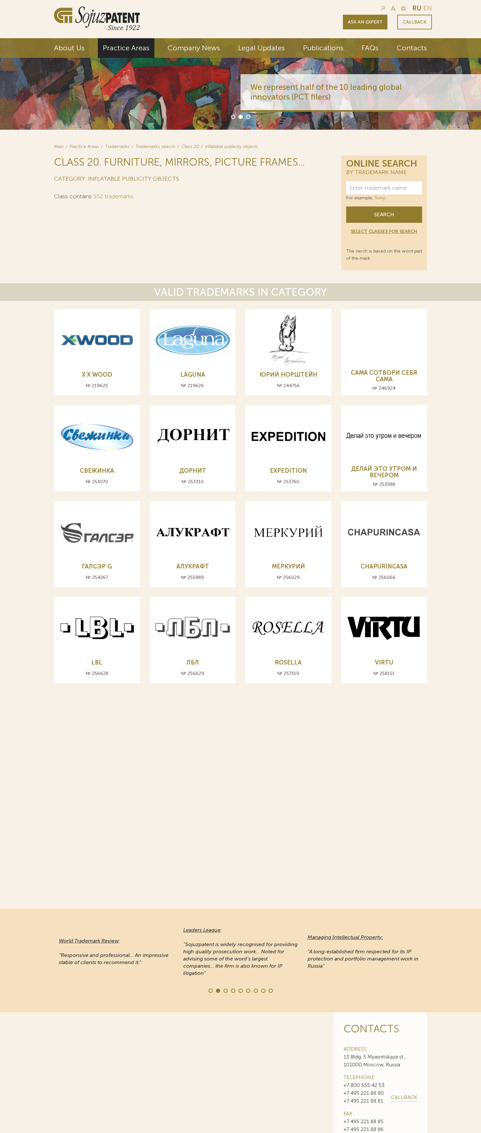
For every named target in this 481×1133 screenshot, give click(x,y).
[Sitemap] (393, 8)
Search (384, 214)
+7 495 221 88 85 (363, 1121)
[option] (240, 84)
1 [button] (232, 116)
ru (416, 8)
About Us (69, 47)
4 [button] (232, 990)
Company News (194, 47)
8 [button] (262, 990)
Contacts (412, 47)
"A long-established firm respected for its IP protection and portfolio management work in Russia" (363, 951)
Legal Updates (261, 47)
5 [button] (240, 990)
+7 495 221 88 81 (363, 1101)
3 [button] (247, 116)
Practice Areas (126, 47)
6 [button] (247, 990)
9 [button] (270, 990)
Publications (323, 47)
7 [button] (255, 990)
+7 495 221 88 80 (364, 1093)
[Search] (383, 8)
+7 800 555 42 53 (364, 1085)
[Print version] (403, 8)
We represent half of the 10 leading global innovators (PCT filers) (326, 92)
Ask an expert (365, 22)
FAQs (370, 47)
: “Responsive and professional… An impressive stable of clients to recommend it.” (114, 951)
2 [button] (240, 116)
